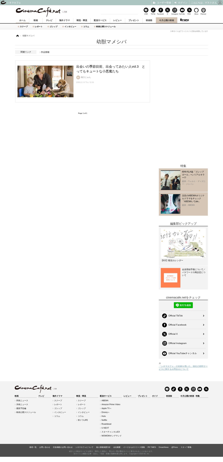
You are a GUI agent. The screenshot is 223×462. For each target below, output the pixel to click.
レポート (39, 26)
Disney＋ (106, 412)
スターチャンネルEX (111, 432)
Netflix (104, 420)
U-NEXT (105, 428)
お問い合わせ (44, 447)
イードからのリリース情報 (134, 447)
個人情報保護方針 (103, 447)
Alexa (196, 14)
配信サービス (100, 20)
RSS (189, 14)
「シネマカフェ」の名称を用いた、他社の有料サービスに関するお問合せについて (183, 367)
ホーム (22, 20)
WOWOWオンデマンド (112, 436)
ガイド (155, 396)
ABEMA (105, 400)
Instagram (174, 14)
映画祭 (149, 20)
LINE (146, 14)
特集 (198, 396)
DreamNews (164, 447)
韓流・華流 (82, 20)
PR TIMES (152, 447)
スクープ (24, 26)
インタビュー (70, 26)
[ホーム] (17, 35)
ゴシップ (53, 26)
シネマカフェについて (84, 447)
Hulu (104, 416)
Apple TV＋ (107, 408)
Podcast (203, 14)
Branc (184, 20)
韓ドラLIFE (83, 420)
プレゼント (133, 20)
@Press (174, 447)
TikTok (153, 14)
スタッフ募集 (186, 447)
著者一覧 (33, 447)
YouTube (182, 14)
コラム (86, 26)
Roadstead (106, 424)
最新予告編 (21, 408)
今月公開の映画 (166, 20)
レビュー (117, 20)
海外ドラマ (64, 20)
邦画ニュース (22, 400)
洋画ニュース (22, 404)
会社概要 (116, 447)
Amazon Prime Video (111, 404)
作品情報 (45, 52)
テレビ (49, 20)
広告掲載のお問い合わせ (63, 447)
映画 (36, 20)
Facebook (160, 14)
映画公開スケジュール (106, 26)
